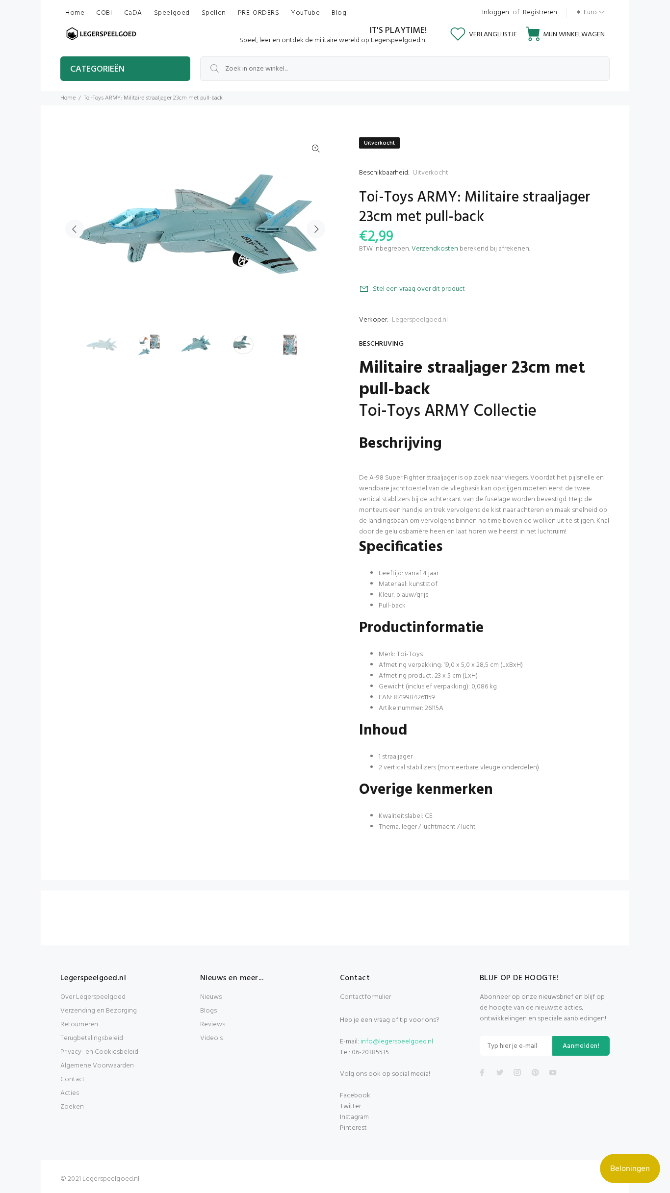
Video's (211, 1038)
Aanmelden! (581, 1046)
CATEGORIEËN (97, 69)
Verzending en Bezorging (98, 1010)
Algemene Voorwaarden (97, 1065)
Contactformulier (365, 997)
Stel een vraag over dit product (419, 289)
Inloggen (495, 12)
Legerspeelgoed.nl (420, 320)
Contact (72, 1079)
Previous (74, 229)
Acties (69, 1093)
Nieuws (211, 997)
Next (316, 229)
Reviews (212, 1024)
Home (68, 98)
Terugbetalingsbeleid (91, 1038)
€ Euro (587, 12)
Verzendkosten (435, 248)
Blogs (208, 1010)
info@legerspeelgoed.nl (397, 1041)
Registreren (540, 12)
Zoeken (72, 1107)
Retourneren (79, 1024)
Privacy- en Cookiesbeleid (99, 1052)
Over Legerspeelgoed (93, 997)
